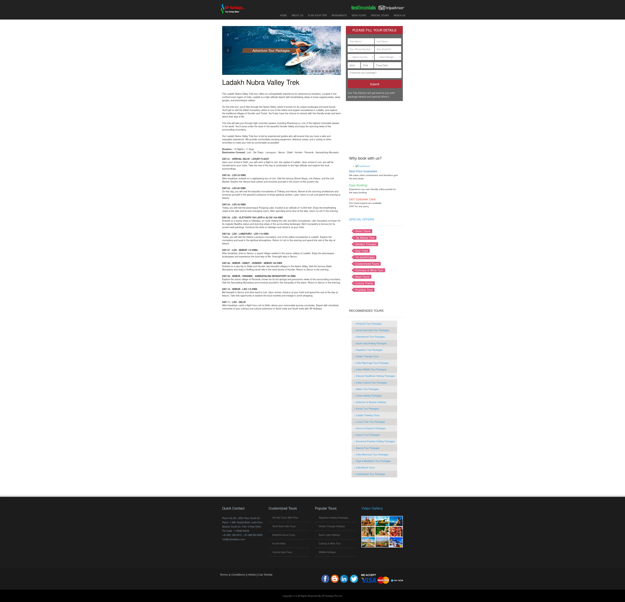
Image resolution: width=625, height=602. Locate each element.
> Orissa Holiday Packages (368, 395)
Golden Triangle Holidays (332, 526)
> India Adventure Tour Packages (371, 454)
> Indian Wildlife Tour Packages (370, 369)
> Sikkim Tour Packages (366, 389)
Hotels (252, 574)
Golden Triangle (365, 244)
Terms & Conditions (232, 574)
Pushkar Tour (364, 290)
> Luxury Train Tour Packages (369, 421)
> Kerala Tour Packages (366, 408)
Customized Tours (367, 264)
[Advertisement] (374, 126)
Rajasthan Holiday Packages (333, 517)
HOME (283, 15)
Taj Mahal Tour (365, 237)
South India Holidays (329, 534)
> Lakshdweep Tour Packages (369, 474)
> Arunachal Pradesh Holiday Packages (374, 441)
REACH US (399, 15)
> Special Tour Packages (367, 448)
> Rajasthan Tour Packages (368, 349)
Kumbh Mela (278, 543)
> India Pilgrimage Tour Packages (371, 362)
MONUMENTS (339, 15)
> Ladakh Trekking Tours (367, 415)
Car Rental (265, 574)
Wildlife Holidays (327, 552)
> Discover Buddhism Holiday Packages (374, 375)
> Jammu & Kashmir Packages (370, 428)
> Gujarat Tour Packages (367, 434)
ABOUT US (297, 15)
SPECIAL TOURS (380, 15)
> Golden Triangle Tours (366, 356)
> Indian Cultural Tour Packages (370, 382)
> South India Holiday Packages (370, 343)
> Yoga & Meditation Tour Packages (372, 461)
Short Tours (363, 231)
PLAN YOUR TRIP (317, 15)
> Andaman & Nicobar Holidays (370, 402)
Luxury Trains (364, 283)
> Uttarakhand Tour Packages (369, 336)
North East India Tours (284, 526)
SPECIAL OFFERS (361, 219)
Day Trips (361, 251)
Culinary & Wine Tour (369, 270)
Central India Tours (282, 552)
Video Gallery (372, 508)
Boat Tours (362, 277)
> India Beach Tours (364, 467)
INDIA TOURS (359, 15)
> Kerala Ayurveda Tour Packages (371, 330)
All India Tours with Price (285, 517)
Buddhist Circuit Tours (283, 534)
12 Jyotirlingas (365, 257)
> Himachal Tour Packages (368, 323)
